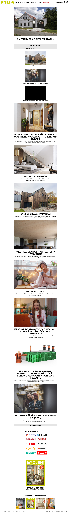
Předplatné (59, 2)
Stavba (32, 2)
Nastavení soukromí (61, 511)
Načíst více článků (35, 425)
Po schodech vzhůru (35, 176)
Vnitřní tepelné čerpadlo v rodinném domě (35, 100)
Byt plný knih (35, 39)
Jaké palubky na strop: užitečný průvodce (35, 253)
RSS (47, 511)
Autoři (23, 511)
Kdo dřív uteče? (35, 291)
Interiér (26, 2)
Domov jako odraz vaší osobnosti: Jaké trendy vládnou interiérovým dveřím (35, 136)
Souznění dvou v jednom (35, 66)
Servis (36, 2)
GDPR (53, 511)
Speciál (41, 2)
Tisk (50, 511)
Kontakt (18, 511)
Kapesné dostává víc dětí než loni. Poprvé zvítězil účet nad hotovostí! (35, 331)
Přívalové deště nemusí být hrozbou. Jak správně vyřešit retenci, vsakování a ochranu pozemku (35, 374)
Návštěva (21, 2)
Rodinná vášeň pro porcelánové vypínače (35, 83)
